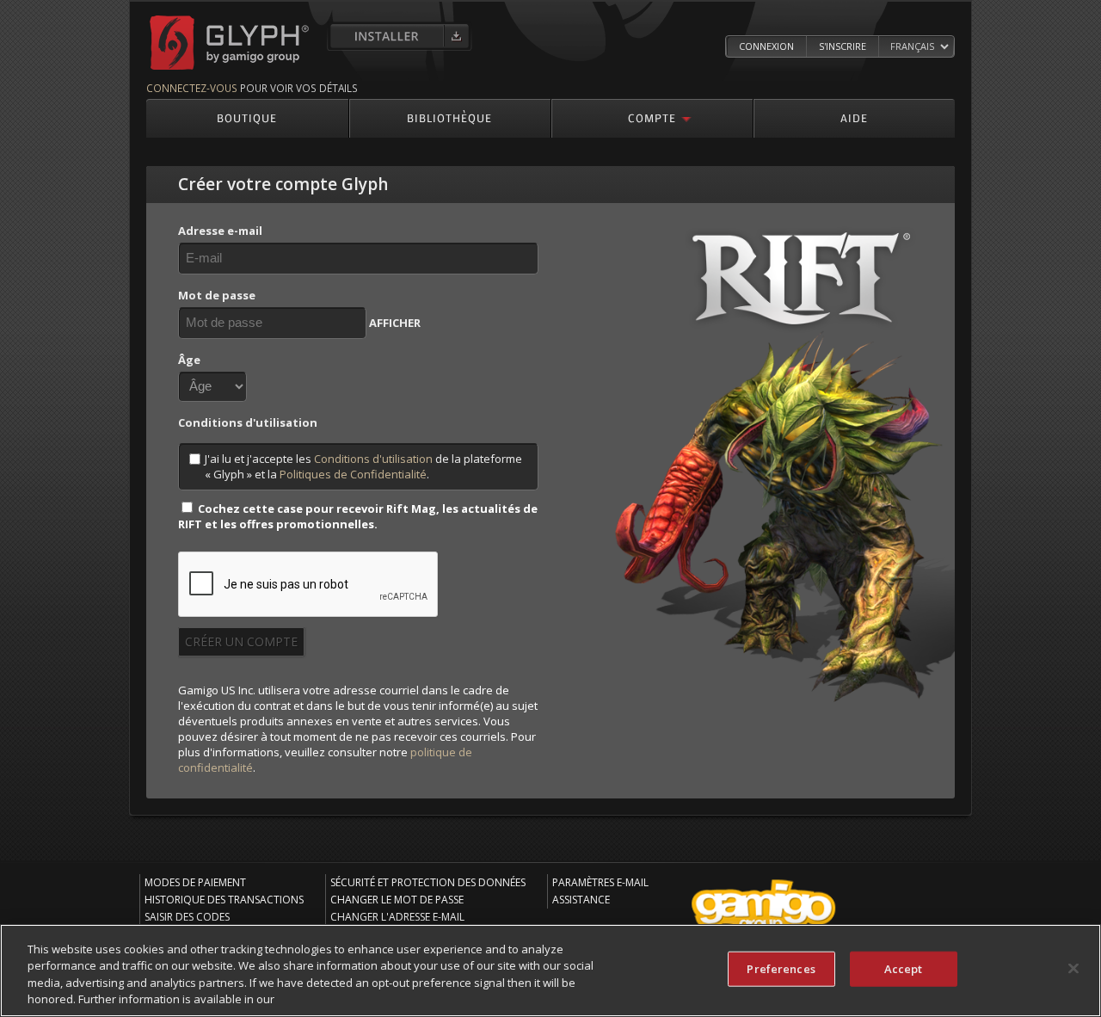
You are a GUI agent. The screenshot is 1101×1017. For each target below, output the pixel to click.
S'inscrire (842, 46)
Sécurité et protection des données (428, 882)
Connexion (766, 46)
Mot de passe (216, 295)
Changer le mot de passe (397, 899)
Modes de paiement (195, 882)
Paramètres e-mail (600, 882)
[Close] (1073, 968)
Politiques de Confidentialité (353, 474)
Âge (189, 359)
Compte (652, 117)
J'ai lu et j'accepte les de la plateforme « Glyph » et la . (363, 466)
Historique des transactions (224, 899)
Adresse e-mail (220, 230)
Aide (854, 117)
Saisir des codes (187, 916)
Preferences (781, 969)
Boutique (247, 117)
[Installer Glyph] (399, 36)
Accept (903, 969)
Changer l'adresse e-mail (397, 916)
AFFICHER (395, 322)
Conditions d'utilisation (373, 458)
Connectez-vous (191, 88)
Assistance (581, 899)
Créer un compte (241, 641)
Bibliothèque (449, 117)
